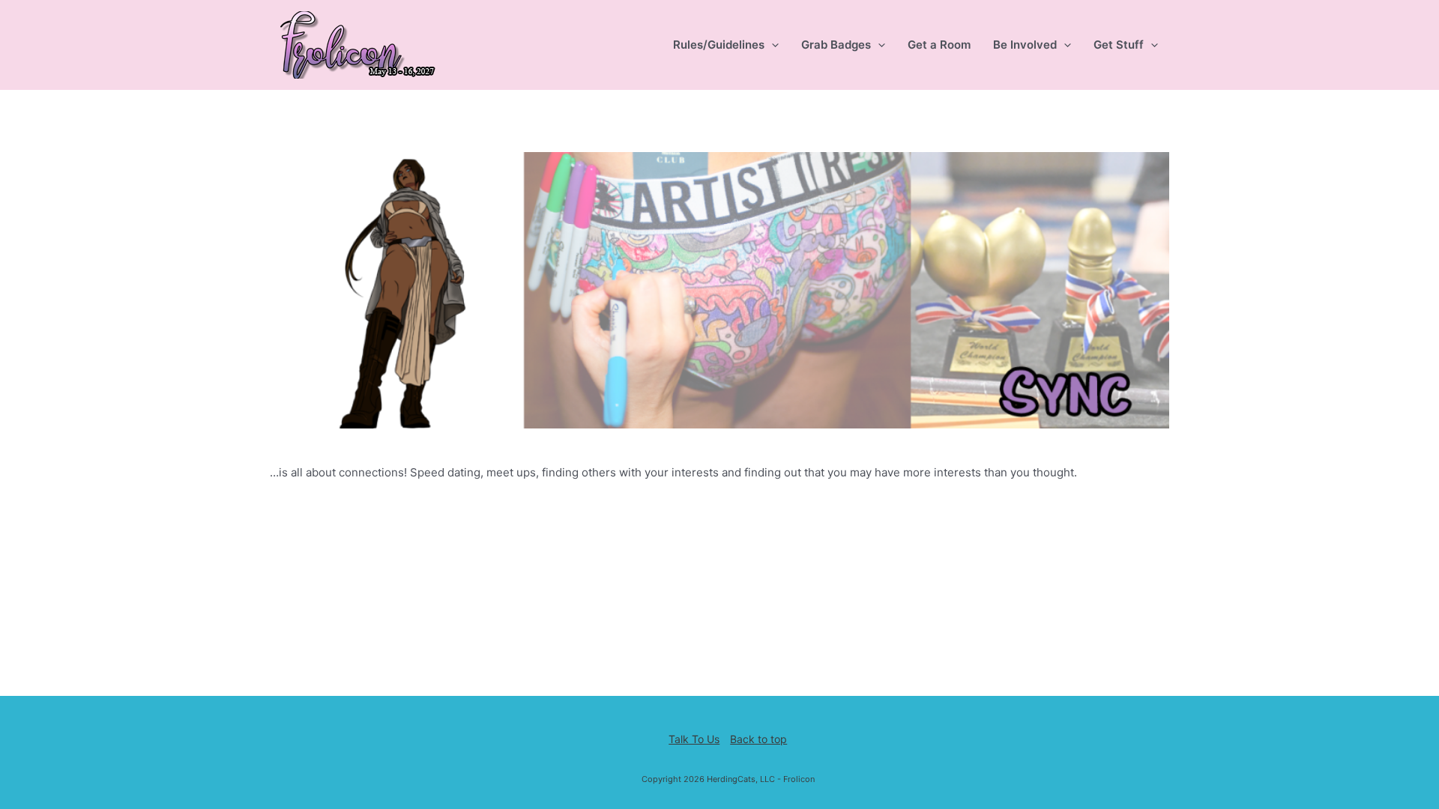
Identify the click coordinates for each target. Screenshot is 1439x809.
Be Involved (1025, 44)
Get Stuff (1118, 44)
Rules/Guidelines (718, 44)
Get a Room (939, 44)
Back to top (758, 739)
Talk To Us (694, 739)
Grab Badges (836, 44)
